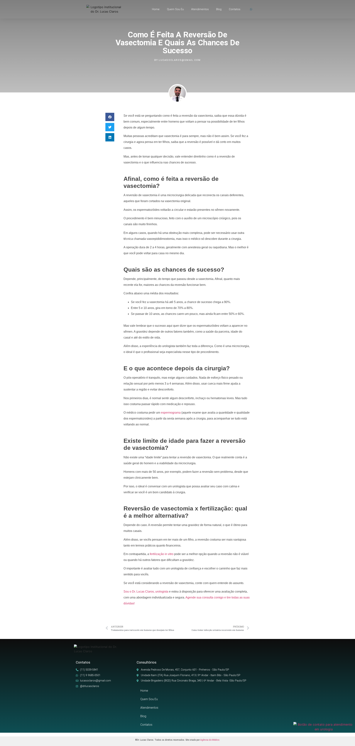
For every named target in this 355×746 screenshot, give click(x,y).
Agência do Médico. (210, 740)
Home (156, 9)
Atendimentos (200, 9)
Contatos (234, 9)
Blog (219, 9)
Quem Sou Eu (175, 9)
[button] (109, 117)
